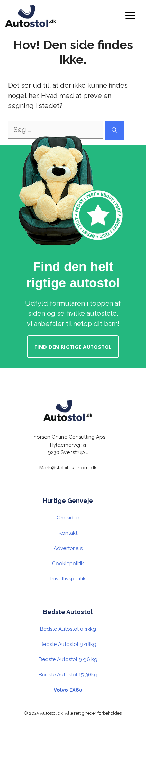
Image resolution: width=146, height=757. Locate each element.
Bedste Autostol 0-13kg (68, 629)
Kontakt (68, 533)
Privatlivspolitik (68, 579)
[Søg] (114, 130)
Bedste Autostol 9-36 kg (68, 659)
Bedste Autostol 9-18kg (68, 644)
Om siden (68, 518)
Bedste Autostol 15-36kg (68, 675)
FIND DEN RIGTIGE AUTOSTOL (73, 346)
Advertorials (68, 548)
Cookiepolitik (68, 563)
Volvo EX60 (68, 690)
